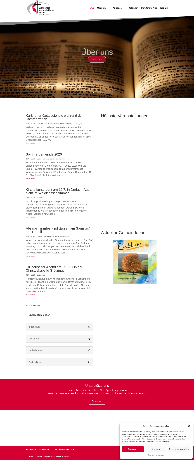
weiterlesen (30, 143)
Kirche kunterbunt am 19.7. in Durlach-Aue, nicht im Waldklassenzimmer (58, 191)
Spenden (97, 401)
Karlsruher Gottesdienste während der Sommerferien (54, 117)
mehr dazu (97, 57)
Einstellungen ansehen (179, 449)
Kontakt (164, 8)
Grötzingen (77, 123)
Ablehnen (156, 449)
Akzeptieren (133, 449)
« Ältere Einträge (33, 305)
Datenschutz (152, 455)
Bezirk (39, 159)
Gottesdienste (66, 123)
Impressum (162, 455)
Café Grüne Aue (149, 8)
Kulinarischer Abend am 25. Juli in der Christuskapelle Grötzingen (54, 268)
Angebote (117, 8)
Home (91, 8)
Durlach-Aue (42, 123)
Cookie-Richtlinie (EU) (64, 449)
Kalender (133, 8)
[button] (188, 426)
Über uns (102, 8)
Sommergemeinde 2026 (44, 154)
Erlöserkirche (53, 123)
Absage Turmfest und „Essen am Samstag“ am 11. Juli (58, 230)
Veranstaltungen (62, 159)
